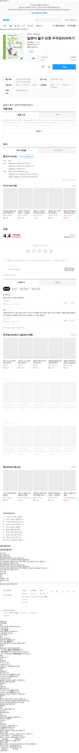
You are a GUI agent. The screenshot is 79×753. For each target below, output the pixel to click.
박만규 (20, 365)
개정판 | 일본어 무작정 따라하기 (55, 362)
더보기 (73, 186)
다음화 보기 (3, 729)
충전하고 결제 (4, 682)
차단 (17, 304)
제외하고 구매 (4, 578)
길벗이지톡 (30, 47)
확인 (1, 655)
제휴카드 (24, 594)
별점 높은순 (24, 289)
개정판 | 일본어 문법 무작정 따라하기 (9, 212)
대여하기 (3, 719)
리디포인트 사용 (5, 678)
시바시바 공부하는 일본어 (10, 494)
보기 (1, 710)
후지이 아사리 (31, 44)
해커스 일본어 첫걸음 (70, 494)
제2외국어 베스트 (8, 513)
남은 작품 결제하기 (6, 643)
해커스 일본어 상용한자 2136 (24, 494)
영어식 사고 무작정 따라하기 (24, 362)
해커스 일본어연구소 (24, 497)
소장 (64, 67)
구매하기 (9, 719)
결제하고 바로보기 (6, 680)
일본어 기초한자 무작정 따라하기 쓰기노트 (39, 212)
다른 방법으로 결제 (6, 633)
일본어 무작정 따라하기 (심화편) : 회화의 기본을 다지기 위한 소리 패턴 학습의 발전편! (70, 362)
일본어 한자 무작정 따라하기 (39, 362)
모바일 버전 (3, 750)
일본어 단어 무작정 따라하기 (54, 212)
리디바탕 (24, 602)
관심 (31, 51)
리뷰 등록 (69, 269)
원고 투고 (34, 594)
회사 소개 (42, 594)
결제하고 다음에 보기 (18, 680)
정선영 (35, 365)
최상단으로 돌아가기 (11, 584)
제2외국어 (36, 34)
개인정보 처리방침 (13, 613)
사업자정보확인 (33, 613)
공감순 (14, 289)
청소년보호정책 (23, 613)
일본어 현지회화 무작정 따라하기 (69, 212)
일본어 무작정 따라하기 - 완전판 (24, 212)
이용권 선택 (3, 664)
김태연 (5, 365)
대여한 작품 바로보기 (19, 643)
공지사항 (8, 595)
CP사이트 (25, 599)
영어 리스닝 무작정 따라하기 (9, 362)
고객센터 (8, 590)
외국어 (29, 34)
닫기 (4, 710)
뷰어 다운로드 (26, 596)
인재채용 (42, 596)
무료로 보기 (3, 666)
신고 (13, 304)
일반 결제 (12, 682)
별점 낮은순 (36, 289)
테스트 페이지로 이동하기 (40, 13)
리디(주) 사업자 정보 (9, 610)
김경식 (10, 497)
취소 (1, 575)
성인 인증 (3, 571)
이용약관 (5, 613)
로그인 (70, 20)
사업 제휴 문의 (35, 596)
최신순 (6, 289)
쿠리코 (5, 497)
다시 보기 (11, 729)
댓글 (65, 303)
